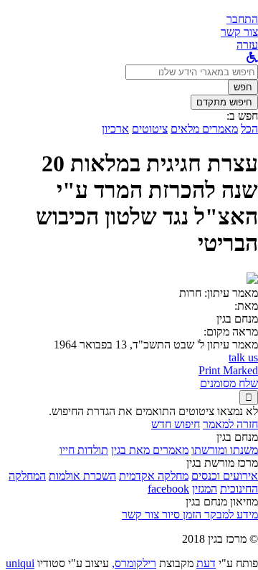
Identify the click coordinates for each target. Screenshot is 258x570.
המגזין (204, 489)
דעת (206, 563)
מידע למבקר (229, 514)
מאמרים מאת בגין (149, 450)
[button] (242, 19)
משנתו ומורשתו (224, 450)
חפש (243, 87)
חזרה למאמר (230, 424)
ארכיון (115, 129)
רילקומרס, (134, 563)
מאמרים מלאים (204, 129)
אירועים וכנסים (224, 476)
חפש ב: (242, 116)
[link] (239, 32)
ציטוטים (150, 129)
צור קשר (140, 514)
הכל (249, 129)
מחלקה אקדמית (153, 476)
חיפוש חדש (175, 424)
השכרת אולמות (82, 476)
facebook (168, 489)
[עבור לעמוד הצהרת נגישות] (252, 58)
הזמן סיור (180, 514)
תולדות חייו (83, 450)
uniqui (20, 563)
